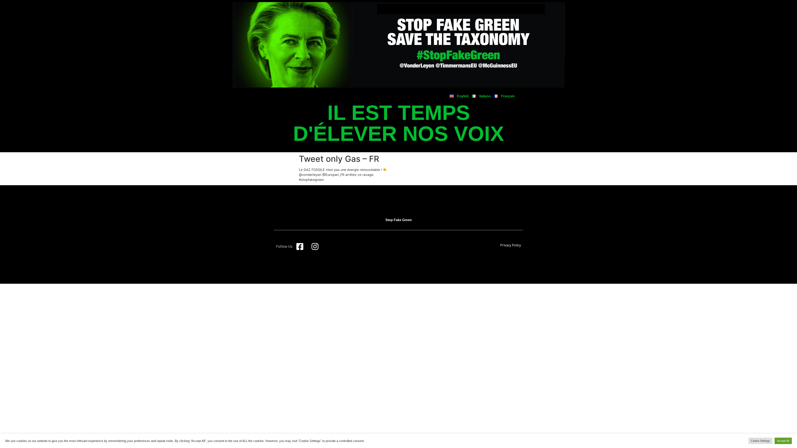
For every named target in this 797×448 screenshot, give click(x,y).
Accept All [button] (783, 440)
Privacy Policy (510, 245)
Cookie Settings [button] (760, 440)
